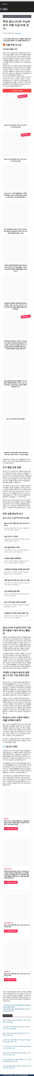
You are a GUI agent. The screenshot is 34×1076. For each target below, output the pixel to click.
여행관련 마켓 (11, 16)
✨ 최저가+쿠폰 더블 (11, 828)
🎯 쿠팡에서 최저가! (10, 931)
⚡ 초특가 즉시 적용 (10, 882)
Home (5, 16)
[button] (1, 11)
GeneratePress (24, 1075)
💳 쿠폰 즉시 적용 (10, 979)
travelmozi (4, 4)
